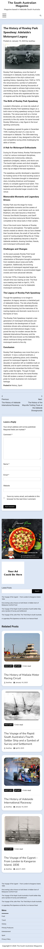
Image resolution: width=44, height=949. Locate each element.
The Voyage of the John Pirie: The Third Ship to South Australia (22, 615)
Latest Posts (7, 588)
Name (6, 464)
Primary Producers (7, 928)
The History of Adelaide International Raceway (18, 800)
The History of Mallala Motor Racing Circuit (21, 676)
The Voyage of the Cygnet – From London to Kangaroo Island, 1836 (21, 861)
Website (6, 486)
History (14, 385)
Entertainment (6, 931)
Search (37, 591)
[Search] (40, 15)
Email (6, 475)
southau (32, 41)
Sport (20, 385)
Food (3, 916)
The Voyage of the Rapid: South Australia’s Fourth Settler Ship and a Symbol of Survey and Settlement (21, 739)
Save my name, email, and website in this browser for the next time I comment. (23, 497)
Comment (7, 435)
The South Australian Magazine (22, 4)
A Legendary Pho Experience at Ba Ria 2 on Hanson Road (20, 618)
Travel (4, 920)
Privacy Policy (6, 939)
